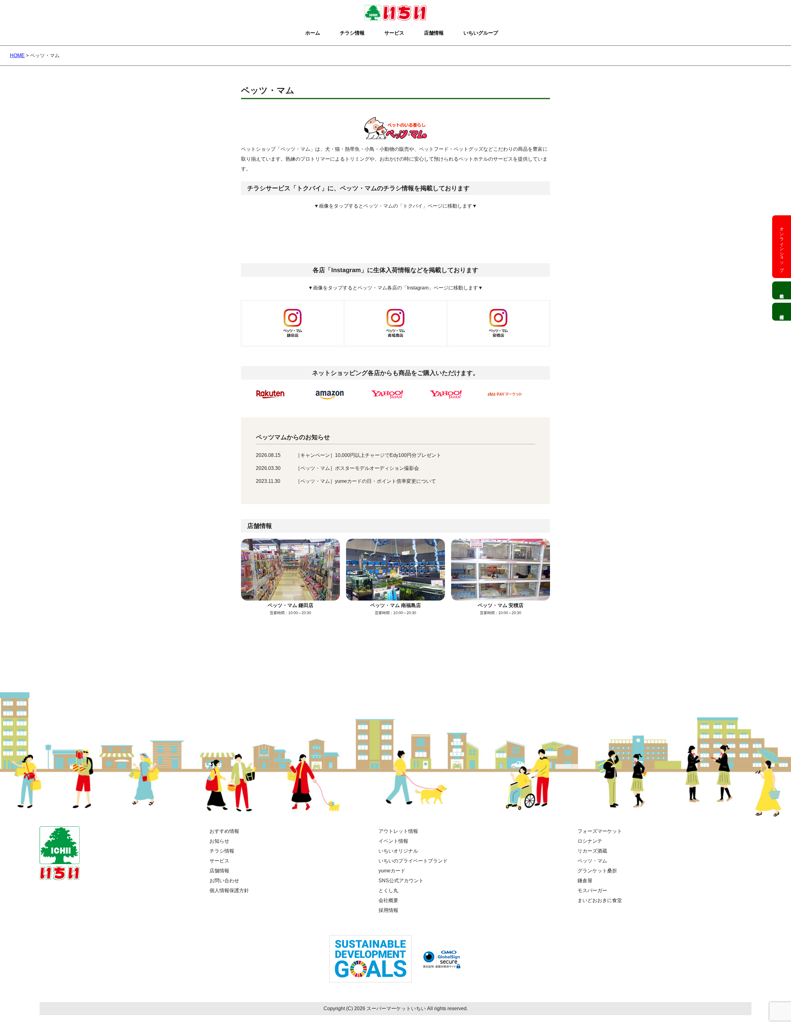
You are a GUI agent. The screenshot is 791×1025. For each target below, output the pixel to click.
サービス (394, 33)
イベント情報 (393, 841)
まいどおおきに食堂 (599, 900)
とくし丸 (388, 890)
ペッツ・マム (592, 860)
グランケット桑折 (597, 870)
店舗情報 (434, 33)
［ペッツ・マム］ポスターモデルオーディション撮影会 (357, 468)
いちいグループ (480, 33)
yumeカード (392, 870)
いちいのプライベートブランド (413, 860)
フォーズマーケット (599, 831)
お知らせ (219, 841)
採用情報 (388, 910)
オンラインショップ (781, 246)
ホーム (312, 33)
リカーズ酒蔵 (592, 851)
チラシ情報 (352, 33)
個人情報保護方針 (229, 890)
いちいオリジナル (398, 851)
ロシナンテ (589, 841)
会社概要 (388, 900)
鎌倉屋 (584, 880)
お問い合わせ (224, 880)
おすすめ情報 (224, 831)
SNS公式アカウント (401, 880)
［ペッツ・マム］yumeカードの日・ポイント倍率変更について (365, 481)
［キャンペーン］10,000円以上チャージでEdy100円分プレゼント (368, 455)
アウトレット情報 (398, 831)
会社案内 (781, 290)
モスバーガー (592, 890)
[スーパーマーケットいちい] (395, 9)
